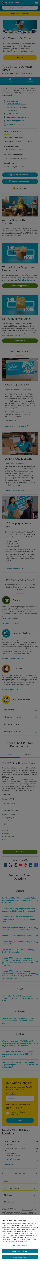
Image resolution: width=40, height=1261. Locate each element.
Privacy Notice (22, 1241)
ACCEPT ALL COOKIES (19, 1257)
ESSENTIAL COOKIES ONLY (20, 1251)
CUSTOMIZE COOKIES (20, 1245)
